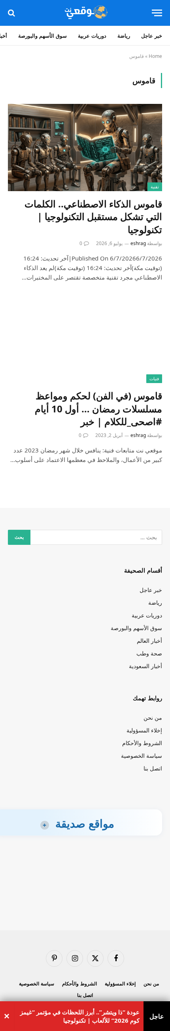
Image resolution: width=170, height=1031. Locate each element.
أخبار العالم (149, 640)
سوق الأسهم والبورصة (42, 35)
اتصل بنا (153, 768)
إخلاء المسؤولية (144, 730)
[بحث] (12, 13)
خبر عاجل (151, 35)
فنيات (154, 378)
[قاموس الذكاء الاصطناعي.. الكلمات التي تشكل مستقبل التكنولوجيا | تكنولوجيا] (85, 147)
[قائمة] (157, 13)
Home (155, 56)
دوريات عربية (92, 35)
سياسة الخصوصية (141, 755)
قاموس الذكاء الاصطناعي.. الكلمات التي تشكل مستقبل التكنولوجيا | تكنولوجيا (93, 216)
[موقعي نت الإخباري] (84, 13)
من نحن (153, 717)
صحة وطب (149, 653)
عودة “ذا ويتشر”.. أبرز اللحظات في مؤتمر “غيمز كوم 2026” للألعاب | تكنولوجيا (80, 1016)
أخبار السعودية (145, 666)
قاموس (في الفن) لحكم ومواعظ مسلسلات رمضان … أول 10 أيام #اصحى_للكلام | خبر (98, 408)
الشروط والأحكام (142, 743)
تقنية (155, 187)
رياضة (123, 35)
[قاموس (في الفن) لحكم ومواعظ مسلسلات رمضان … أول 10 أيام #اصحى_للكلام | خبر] (85, 339)
